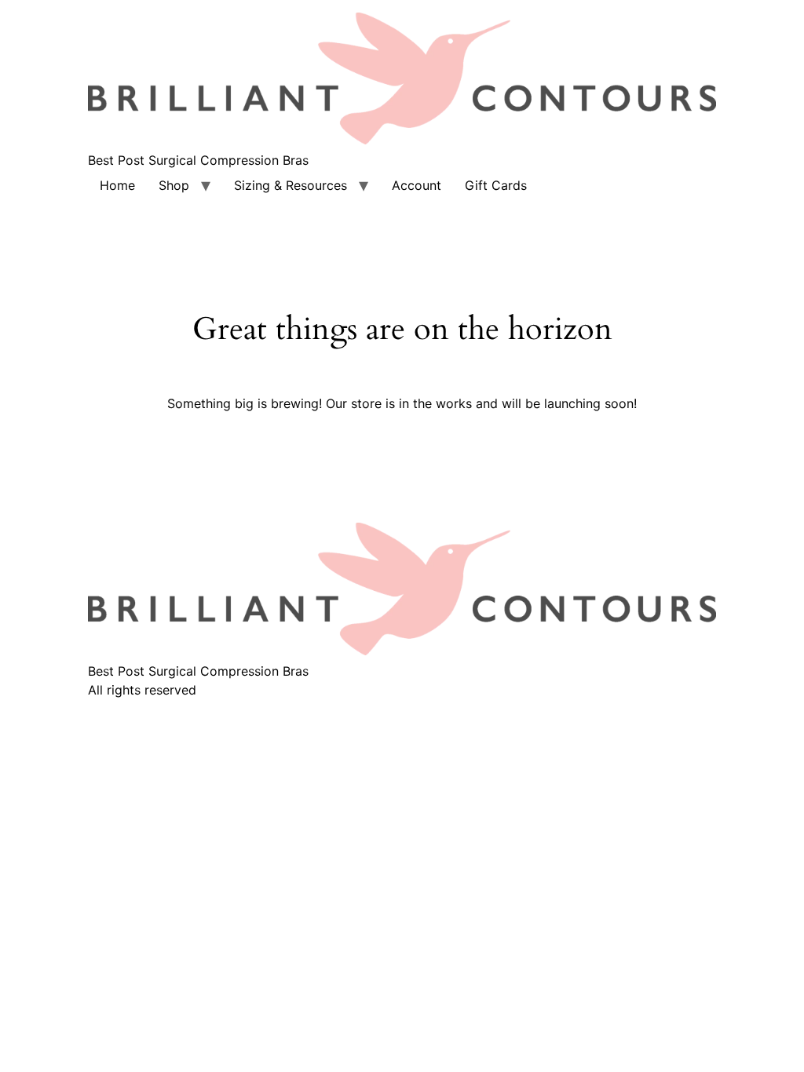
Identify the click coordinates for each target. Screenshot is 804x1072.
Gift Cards (496, 185)
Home (117, 185)
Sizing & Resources (290, 185)
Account (416, 185)
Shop (174, 185)
